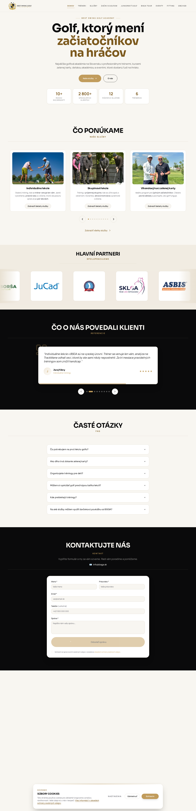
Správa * (54, 618)
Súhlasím (150, 796)
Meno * (54, 581)
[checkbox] (52, 652)
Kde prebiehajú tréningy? (63, 497)
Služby (93, 6)
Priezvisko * (104, 581)
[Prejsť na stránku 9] (105, 219)
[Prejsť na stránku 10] (107, 219)
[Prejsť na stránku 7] (101, 219)
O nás (110, 78)
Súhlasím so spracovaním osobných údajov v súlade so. (88, 652)
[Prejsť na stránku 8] (103, 219)
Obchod (182, 6)
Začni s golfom (109, 6)
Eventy (159, 6)
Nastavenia (114, 796)
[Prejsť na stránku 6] (99, 219)
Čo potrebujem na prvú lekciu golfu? (69, 449)
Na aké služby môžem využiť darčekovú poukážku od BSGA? (81, 509)
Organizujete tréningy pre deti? (66, 473)
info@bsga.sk (98, 564)
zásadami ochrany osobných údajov (107, 652)
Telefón (59, 606)
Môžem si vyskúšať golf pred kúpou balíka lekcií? (75, 485)
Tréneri (82, 6)
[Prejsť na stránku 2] (90, 219)
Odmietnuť (132, 796)
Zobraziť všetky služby (96, 230)
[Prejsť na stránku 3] (92, 219)
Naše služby (88, 78)
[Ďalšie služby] (113, 219)
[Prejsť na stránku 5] (96, 219)
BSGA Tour (146, 6)
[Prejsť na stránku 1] (88, 219)
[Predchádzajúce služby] (82, 219)
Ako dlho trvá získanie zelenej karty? (69, 461)
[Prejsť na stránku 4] (94, 219)
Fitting (171, 6)
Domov (70, 6)
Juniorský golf (129, 6)
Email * (54, 594)
